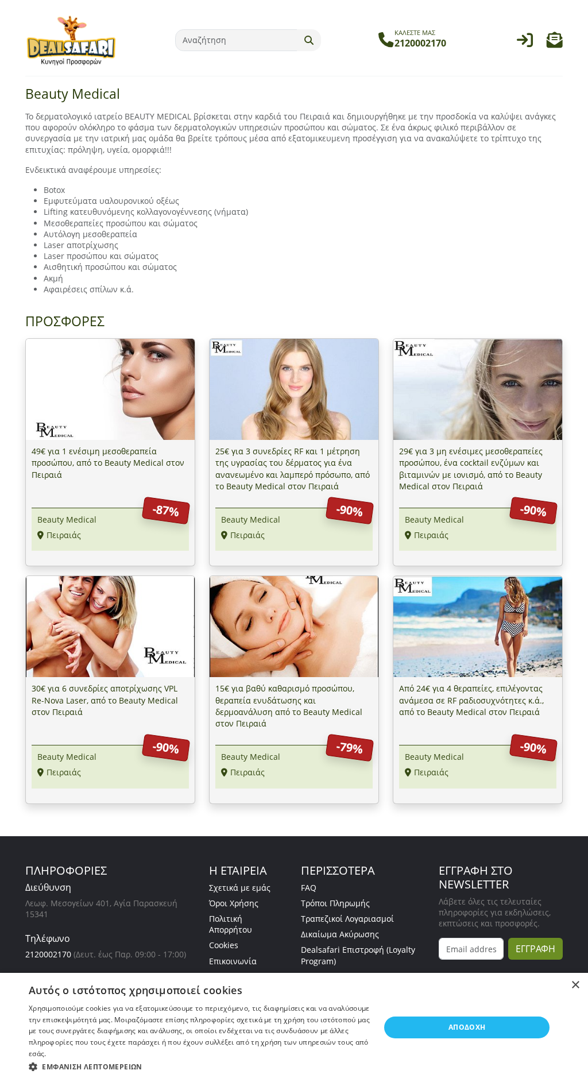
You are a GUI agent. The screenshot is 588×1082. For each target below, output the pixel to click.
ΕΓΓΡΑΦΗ (535, 948)
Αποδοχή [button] (467, 1027)
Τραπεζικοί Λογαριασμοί (347, 918)
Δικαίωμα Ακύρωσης (340, 934)
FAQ (308, 887)
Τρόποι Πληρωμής (335, 903)
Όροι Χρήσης (233, 903)
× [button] (575, 985)
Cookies (223, 945)
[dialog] (294, 1027)
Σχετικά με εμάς (239, 887)
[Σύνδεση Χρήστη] (525, 42)
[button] (555, 42)
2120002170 (48, 954)
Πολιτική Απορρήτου (230, 924)
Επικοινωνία (233, 961)
